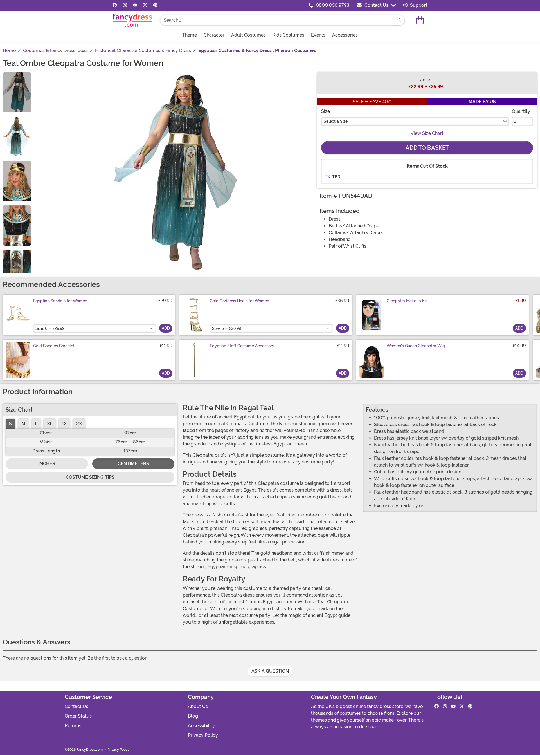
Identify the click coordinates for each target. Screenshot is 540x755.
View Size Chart (427, 133)
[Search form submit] (398, 20)
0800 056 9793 (332, 5)
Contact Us (376, 5)
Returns (73, 725)
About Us (198, 706)
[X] (145, 5)
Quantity (521, 111)
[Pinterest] (155, 5)
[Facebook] (114, 5)
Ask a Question (270, 671)
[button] (420, 20)
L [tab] (36, 423)
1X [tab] (64, 423)
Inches (47, 463)
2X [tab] (79, 423)
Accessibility (201, 725)
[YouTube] (135, 5)
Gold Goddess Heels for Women (239, 301)
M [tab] (23, 423)
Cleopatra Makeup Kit (407, 301)
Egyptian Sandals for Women (60, 301)
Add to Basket (427, 147)
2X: (328, 176)
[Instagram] (125, 5)
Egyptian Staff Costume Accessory (242, 346)
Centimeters (133, 463)
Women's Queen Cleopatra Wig (416, 346)
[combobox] (276, 20)
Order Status (78, 716)
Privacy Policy (203, 735)
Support (418, 5)
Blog (193, 716)
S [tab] (10, 423)
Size (325, 111)
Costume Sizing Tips (90, 477)
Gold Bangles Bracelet (54, 346)
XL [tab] (49, 423)
